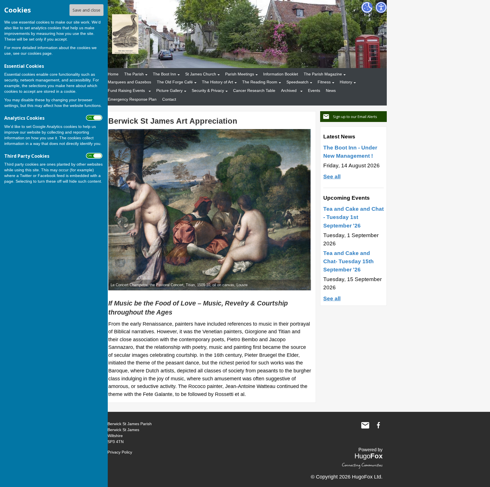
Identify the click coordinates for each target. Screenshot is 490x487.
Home (113, 74)
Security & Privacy (208, 90)
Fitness (324, 82)
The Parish (134, 74)
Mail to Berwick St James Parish (365, 425)
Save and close (86, 10)
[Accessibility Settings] (381, 7)
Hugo (368, 456)
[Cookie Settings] (367, 7)
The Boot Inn (164, 74)
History (346, 82)
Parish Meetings (239, 74)
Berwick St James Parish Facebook (378, 425)
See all (332, 176)
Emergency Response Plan (132, 99)
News (331, 90)
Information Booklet (280, 74)
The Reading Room (259, 82)
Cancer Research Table (254, 90)
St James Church (200, 74)
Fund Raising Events (126, 90)
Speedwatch (297, 82)
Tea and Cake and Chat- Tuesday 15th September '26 (348, 261)
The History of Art (217, 82)
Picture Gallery (169, 90)
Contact (169, 99)
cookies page (40, 53)
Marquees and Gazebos (129, 82)
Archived (289, 90)
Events (314, 90)
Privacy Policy (119, 452)
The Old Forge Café (175, 82)
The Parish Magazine (323, 74)
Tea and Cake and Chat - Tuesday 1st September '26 (353, 217)
